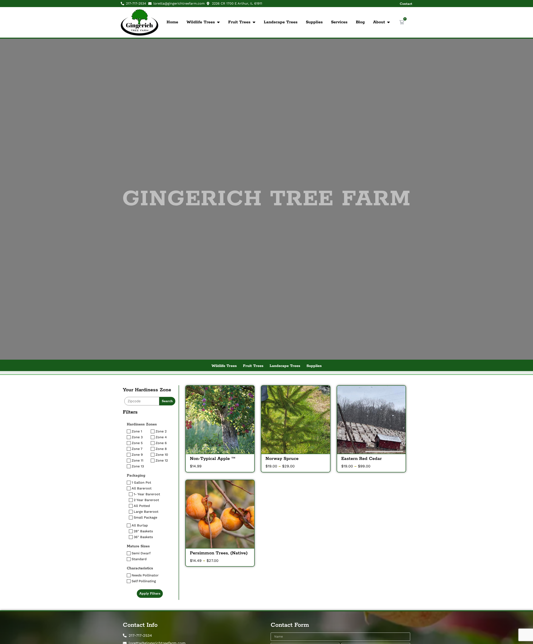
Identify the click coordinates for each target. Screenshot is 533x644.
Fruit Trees (239, 22)
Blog (360, 22)
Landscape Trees (281, 22)
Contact (406, 4)
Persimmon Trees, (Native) (219, 553)
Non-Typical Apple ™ (212, 459)
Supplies (314, 22)
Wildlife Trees (201, 22)
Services (339, 22)
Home (172, 22)
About (379, 22)
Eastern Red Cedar (361, 459)
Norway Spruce (282, 459)
